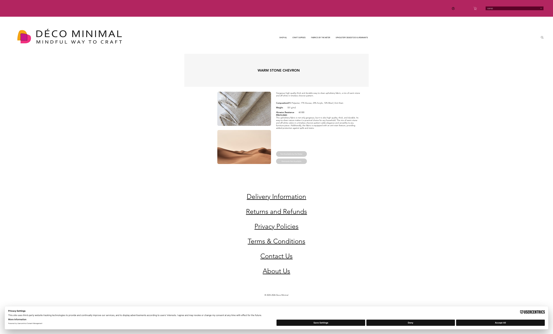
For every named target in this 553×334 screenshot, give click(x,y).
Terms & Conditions (276, 241)
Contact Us (276, 256)
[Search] (542, 37)
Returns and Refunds (276, 211)
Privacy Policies (276, 226)
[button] (475, 8)
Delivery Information (276, 196)
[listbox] (514, 8)
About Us (276, 271)
